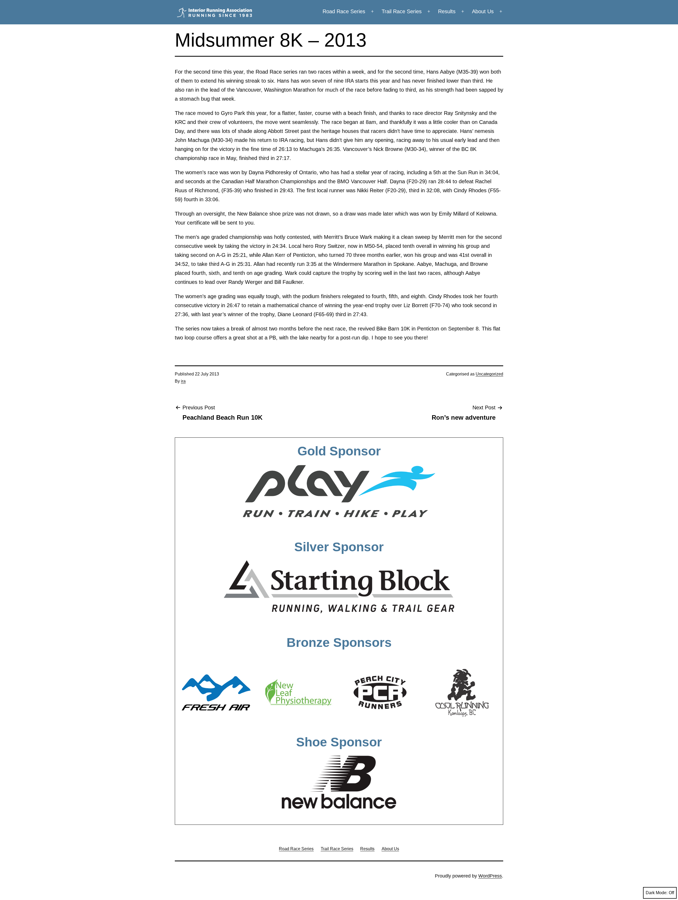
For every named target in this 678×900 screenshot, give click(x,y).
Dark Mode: (656, 892)
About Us (483, 11)
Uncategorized (489, 374)
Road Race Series (344, 11)
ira (183, 381)
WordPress (490, 876)
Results (447, 11)
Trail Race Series (402, 11)
